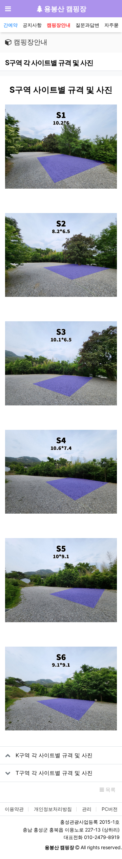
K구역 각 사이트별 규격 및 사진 (54, 755)
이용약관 (14, 809)
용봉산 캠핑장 (64, 9)
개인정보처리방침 (53, 809)
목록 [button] (110, 789)
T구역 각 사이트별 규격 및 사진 (54, 772)
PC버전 (110, 809)
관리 (87, 809)
